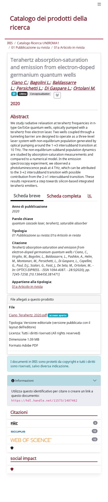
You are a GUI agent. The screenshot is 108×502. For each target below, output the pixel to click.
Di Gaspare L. (57, 88)
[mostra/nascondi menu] (99, 4)
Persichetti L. (29, 88)
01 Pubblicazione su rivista (30, 47)
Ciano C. (19, 82)
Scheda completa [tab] (64, 196)
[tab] (89, 196)
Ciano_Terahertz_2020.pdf (28, 315)
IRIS (10, 43)
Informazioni (24, 380)
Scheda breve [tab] (27, 196)
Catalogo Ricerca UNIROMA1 (38, 43)
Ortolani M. (84, 88)
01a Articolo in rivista (69, 47)
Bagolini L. (40, 82)
